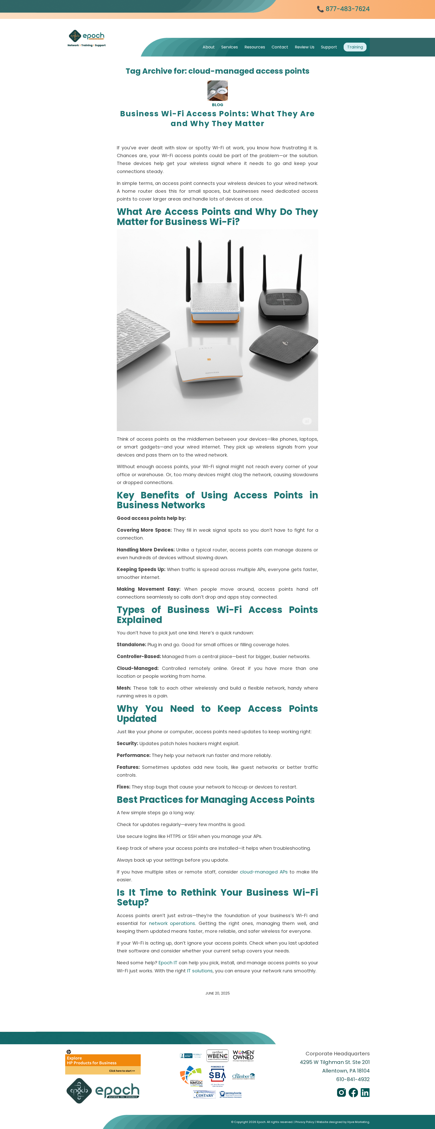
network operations (172, 923)
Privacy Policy (304, 1122)
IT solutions (200, 971)
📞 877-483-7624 (343, 9)
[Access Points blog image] (217, 90)
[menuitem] (208, 47)
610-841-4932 (353, 1079)
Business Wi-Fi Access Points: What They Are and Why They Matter (217, 118)
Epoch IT (168, 962)
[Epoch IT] (103, 31)
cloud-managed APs (263, 872)
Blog (217, 105)
